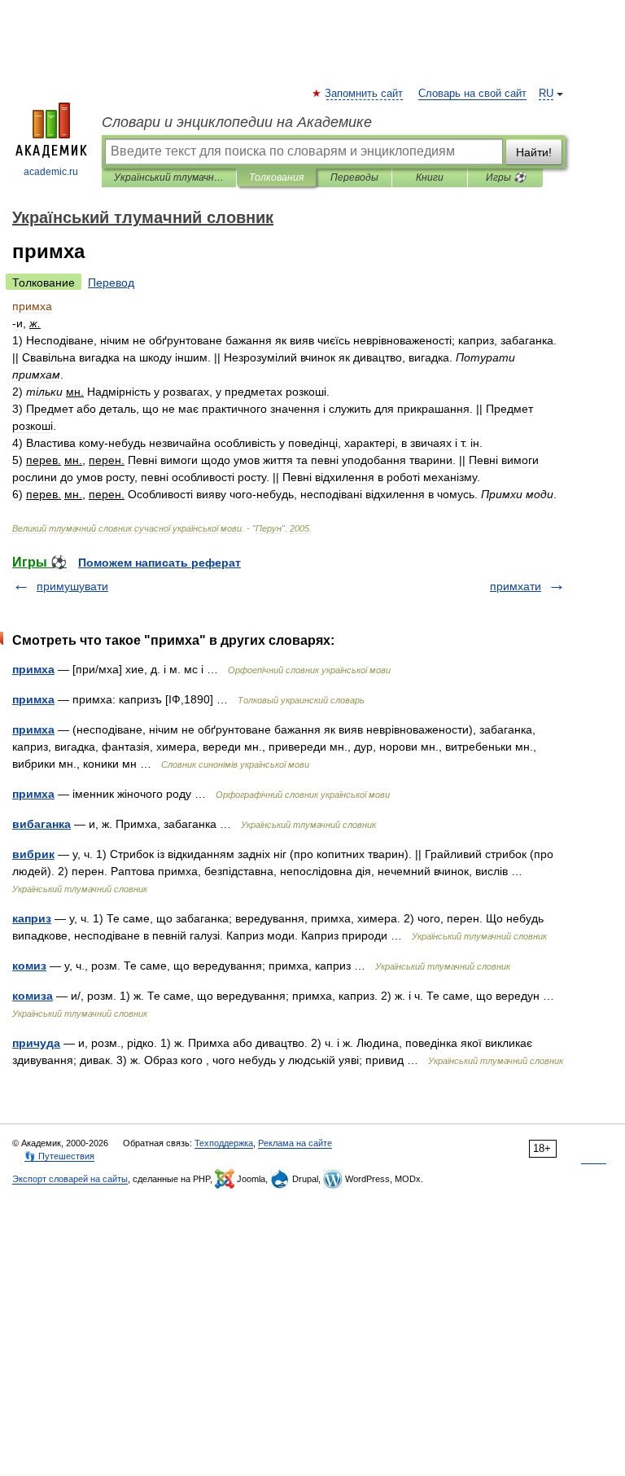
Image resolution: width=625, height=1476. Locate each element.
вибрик (33, 854)
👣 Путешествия (59, 1156)
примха (33, 669)
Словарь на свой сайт (472, 93)
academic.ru (51, 171)
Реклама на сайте (295, 1143)
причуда (36, 1042)
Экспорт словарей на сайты (70, 1179)
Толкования (276, 177)
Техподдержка (223, 1143)
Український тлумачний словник (169, 177)
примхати (515, 586)
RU (546, 93)
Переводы (354, 177)
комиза (32, 995)
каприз (31, 918)
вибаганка (41, 823)
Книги (430, 177)
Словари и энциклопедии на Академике (237, 122)
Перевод (111, 282)
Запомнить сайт (364, 93)
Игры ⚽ (506, 177)
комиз (29, 965)
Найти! (534, 152)
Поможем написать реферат (159, 562)
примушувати (72, 586)
